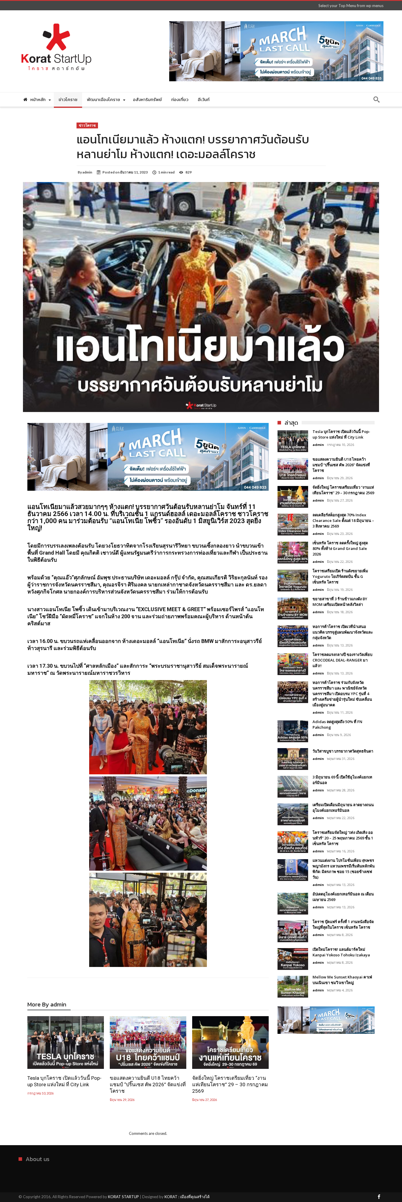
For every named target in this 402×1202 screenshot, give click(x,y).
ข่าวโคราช (87, 125)
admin (87, 172)
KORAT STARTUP (123, 1196)
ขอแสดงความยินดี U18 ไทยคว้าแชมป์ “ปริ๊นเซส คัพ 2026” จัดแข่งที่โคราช (148, 1084)
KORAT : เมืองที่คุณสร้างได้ (187, 1196)
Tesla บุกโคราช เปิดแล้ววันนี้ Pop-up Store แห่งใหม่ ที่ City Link (64, 1081)
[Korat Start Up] (56, 19)
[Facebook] (378, 1197)
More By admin (46, 1005)
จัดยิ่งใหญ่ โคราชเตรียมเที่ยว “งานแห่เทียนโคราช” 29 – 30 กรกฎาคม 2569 (230, 1084)
